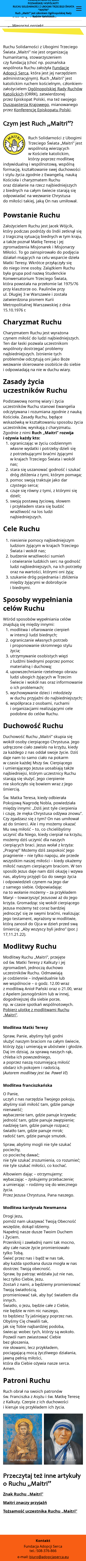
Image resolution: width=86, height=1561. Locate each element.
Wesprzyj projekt (28, 25)
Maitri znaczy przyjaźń (25, 1502)
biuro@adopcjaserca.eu (49, 1556)
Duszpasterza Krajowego (26, 104)
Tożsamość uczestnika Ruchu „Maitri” (40, 1511)
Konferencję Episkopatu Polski (42, 109)
